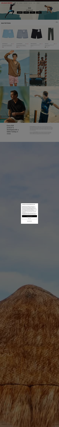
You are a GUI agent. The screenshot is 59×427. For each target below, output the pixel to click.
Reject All (29, 218)
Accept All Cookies (29, 216)
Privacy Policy (24, 213)
